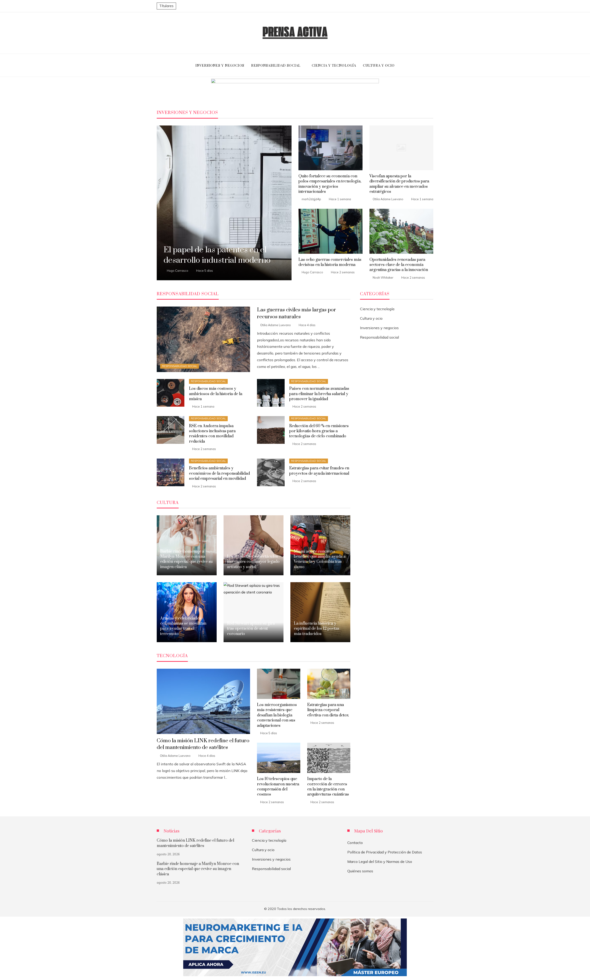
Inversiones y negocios (379, 327)
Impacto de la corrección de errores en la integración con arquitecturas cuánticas (328, 786)
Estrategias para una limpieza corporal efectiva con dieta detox (328, 710)
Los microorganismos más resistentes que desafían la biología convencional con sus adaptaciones (277, 715)
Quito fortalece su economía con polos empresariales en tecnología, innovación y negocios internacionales (329, 184)
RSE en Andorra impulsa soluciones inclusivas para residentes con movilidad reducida (212, 433)
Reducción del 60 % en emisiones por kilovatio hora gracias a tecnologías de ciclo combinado (319, 431)
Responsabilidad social (179, 366)
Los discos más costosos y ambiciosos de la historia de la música (215, 394)
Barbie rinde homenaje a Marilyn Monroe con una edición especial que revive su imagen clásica (198, 869)
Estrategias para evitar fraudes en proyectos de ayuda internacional (319, 471)
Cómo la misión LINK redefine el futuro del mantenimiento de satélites (203, 744)
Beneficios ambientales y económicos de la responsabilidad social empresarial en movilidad (219, 473)
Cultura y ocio (371, 318)
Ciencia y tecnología (377, 309)
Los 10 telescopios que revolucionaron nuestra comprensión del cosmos (278, 786)
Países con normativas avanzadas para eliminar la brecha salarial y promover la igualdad (319, 394)
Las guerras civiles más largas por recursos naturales (296, 313)
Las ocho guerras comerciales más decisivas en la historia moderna (329, 262)
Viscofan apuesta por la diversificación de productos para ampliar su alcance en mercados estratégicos (399, 184)
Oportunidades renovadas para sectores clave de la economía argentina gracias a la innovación (398, 265)
